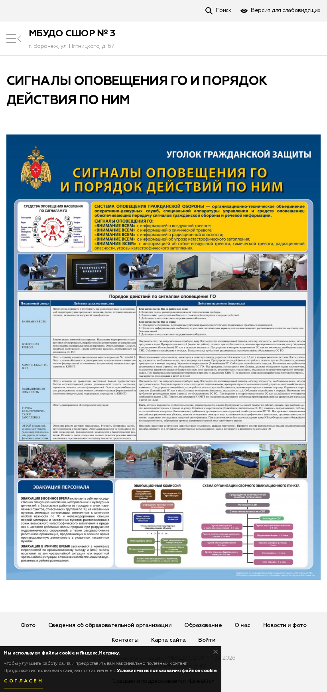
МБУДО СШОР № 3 (72, 33)
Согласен (23, 681)
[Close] (215, 652)
